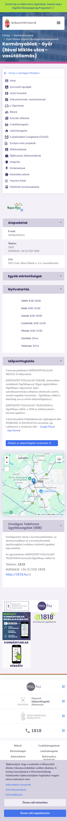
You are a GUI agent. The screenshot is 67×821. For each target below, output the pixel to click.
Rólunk (18, 745)
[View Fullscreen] (6, 469)
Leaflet (43, 514)
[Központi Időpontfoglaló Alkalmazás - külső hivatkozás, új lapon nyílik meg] (33, 701)
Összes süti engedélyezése (35, 813)
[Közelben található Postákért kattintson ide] (15, 206)
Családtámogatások (49, 745)
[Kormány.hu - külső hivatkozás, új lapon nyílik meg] (33, 716)
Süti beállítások (14, 795)
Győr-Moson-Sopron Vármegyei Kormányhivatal (32, 39)
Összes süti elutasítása (35, 802)
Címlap (6, 35)
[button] (33, 222)
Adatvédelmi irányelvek (18, 785)
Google (60, 514)
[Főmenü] (58, 23)
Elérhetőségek (18, 751)
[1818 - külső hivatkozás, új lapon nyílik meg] (33, 731)
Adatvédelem (18, 756)
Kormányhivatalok (23, 23)
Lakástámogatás (49, 751)
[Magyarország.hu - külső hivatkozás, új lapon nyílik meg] (33, 687)
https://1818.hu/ (17, 574)
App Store (12, 430)
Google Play (46, 426)
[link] (33, 526)
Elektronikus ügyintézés (49, 758)
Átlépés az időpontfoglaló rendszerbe (28, 443)
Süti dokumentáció (16, 790)
